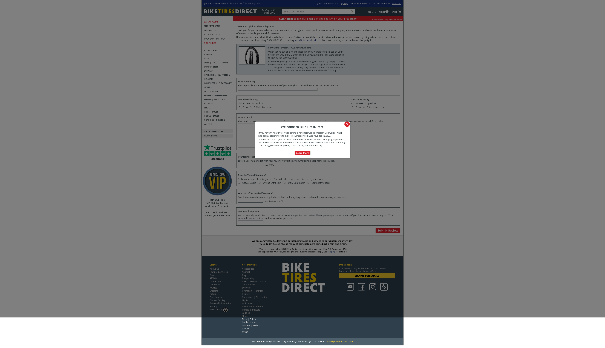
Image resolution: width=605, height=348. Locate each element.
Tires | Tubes (249, 319)
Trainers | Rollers (251, 325)
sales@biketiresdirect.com (340, 341)
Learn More (302, 152)
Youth (245, 331)
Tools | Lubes (249, 322)
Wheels (245, 328)
